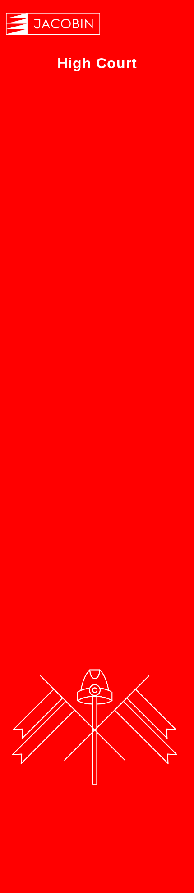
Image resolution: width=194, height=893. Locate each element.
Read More (41, 514)
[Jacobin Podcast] (53, 23)
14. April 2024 (45, 313)
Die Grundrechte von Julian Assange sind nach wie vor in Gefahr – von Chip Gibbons (92, 275)
